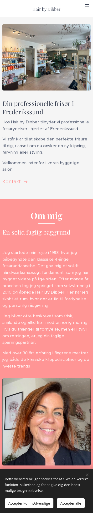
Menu (87, 6)
